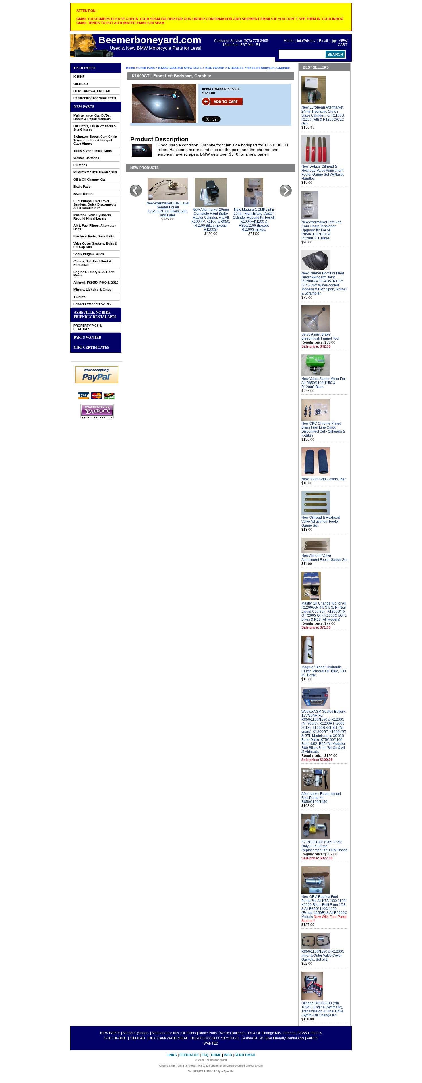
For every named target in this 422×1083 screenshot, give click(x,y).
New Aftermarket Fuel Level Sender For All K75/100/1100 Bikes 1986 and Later (167, 209)
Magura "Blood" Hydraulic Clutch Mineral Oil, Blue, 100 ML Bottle (323, 671)
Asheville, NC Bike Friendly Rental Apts (95, 315)
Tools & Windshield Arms (92, 150)
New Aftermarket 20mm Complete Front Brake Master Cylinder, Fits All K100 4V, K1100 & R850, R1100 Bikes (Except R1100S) (210, 220)
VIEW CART (342, 43)
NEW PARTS (84, 107)
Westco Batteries (86, 158)
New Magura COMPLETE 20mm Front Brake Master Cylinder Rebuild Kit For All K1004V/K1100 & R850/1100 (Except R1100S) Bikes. (254, 220)
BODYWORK (214, 67)
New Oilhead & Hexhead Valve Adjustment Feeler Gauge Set (320, 522)
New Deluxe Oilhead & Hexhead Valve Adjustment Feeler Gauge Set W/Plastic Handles (322, 172)
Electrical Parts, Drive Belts (93, 236)
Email (323, 41)
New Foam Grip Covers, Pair (323, 479)
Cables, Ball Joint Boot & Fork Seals (92, 262)
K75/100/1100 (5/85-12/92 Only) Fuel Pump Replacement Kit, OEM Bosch (324, 846)
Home (288, 41)
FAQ (205, 1055)
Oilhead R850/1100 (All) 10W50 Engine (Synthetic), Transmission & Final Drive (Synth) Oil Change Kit (322, 1009)
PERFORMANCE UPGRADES (95, 172)
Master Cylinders (136, 1033)
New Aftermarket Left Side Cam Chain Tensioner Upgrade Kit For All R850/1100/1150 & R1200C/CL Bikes (321, 230)
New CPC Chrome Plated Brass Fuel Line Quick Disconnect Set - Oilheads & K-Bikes (323, 429)
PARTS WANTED (87, 338)
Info (228, 1055)
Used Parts (84, 68)
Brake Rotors (83, 193)
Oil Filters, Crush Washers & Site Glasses (94, 127)
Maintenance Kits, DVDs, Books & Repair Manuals (92, 117)
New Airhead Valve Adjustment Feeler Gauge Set (324, 558)
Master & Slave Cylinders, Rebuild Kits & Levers (92, 216)
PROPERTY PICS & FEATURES (87, 327)
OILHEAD (80, 84)
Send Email (245, 1055)
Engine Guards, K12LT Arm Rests (94, 273)
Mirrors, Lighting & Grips (92, 289)
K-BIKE (78, 76)
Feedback (189, 1055)
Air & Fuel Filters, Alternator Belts (94, 227)
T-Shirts (79, 297)
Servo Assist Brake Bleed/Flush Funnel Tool (320, 336)
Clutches (80, 165)
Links (172, 1055)
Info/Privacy (306, 41)
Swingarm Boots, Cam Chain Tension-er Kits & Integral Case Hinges (95, 140)
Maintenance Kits (165, 1033)
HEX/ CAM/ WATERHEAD (91, 91)
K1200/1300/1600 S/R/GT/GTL (95, 98)
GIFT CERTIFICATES (91, 348)
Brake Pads (81, 186)
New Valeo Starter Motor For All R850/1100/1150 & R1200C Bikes (323, 383)
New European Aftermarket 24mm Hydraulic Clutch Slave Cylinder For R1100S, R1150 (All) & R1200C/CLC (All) (323, 115)
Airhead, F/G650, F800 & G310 (95, 282)
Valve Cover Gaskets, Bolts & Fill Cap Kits (95, 245)
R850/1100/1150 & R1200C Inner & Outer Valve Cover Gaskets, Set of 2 (322, 956)
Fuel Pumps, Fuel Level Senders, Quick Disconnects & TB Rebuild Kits (94, 204)
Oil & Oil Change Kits (89, 179)
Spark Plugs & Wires (88, 254)
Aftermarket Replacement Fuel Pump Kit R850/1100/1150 (321, 798)
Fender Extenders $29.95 (92, 304)
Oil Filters (188, 1033)
